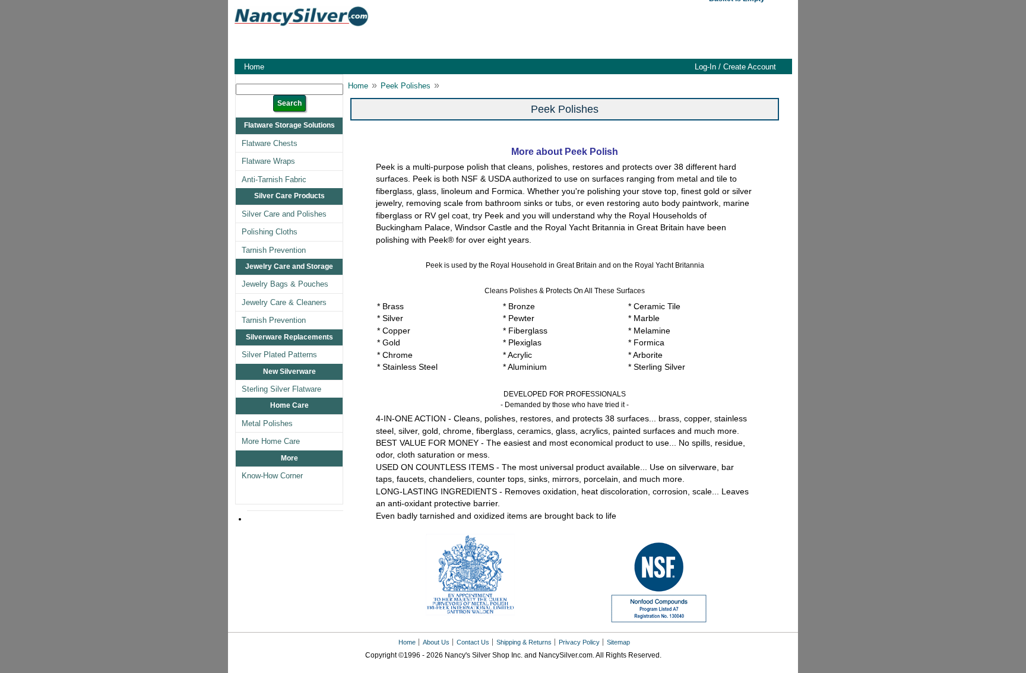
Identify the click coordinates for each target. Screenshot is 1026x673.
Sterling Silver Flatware (281, 389)
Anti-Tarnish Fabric (274, 179)
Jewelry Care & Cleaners (284, 302)
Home (254, 66)
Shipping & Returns (524, 642)
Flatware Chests (269, 143)
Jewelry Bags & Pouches (285, 284)
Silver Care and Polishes (284, 213)
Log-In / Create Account (735, 66)
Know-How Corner (272, 475)
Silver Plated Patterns (279, 354)
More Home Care (271, 441)
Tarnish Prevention (274, 250)
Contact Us (473, 642)
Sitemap (618, 642)
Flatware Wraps (268, 161)
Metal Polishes (267, 423)
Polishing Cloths (269, 231)
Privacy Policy (579, 642)
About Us (436, 642)
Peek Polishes (405, 85)
